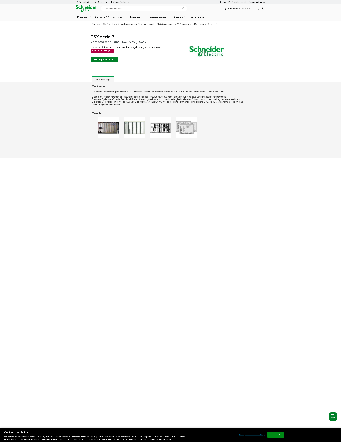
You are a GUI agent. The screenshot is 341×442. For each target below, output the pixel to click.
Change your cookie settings (252, 435)
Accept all (275, 435)
